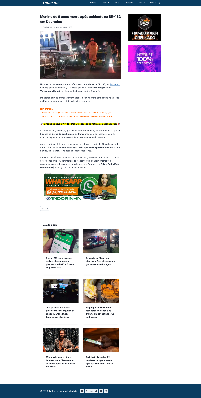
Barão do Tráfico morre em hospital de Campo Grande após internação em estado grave (77, 116)
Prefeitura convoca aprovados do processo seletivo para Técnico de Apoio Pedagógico (76, 112)
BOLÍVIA (106, 3)
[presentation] (61, 241)
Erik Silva (49, 27)
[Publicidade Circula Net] (144, 71)
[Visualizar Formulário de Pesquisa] (159, 3)
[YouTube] (101, 391)
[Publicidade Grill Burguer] (144, 40)
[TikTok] (96, 391)
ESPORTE (129, 3)
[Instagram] (91, 391)
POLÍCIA (117, 3)
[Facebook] (82, 391)
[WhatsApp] (106, 391)
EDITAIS (153, 3)
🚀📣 (80, 124)
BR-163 (44, 208)
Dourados (115, 84)
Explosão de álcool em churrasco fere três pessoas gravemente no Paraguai (100, 261)
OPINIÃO (142, 3)
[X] (87, 391)
